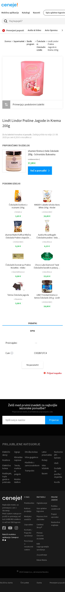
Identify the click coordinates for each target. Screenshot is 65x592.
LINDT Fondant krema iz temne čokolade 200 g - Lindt (47, 296)
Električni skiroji (6, 453)
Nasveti (36, 12)
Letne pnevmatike (47, 453)
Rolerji (44, 460)
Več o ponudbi (38, 170)
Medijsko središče (28, 518)
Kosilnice (6, 460)
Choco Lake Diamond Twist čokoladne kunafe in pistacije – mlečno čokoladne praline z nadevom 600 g (47, 266)
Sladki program (30, 43)
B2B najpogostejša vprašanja (43, 546)
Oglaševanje (42, 503)
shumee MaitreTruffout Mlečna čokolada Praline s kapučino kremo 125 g (18, 236)
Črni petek (25, 582)
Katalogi (26, 12)
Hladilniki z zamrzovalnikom (32, 464)
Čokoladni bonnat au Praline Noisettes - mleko (18, 266)
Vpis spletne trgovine (42, 510)
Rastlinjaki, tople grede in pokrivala (7, 478)
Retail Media (42, 560)
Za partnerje (42, 554)
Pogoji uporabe (54, 515)
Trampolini (29, 470)
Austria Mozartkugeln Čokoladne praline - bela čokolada (47, 236)
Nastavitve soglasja (55, 524)
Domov (8, 41)
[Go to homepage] (9, 5)
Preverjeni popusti (57, 582)
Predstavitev (29, 503)
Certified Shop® (40, 526)
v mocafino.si (47, 242)
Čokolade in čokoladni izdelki (41, 45)
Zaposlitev (28, 524)
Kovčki (57, 482)
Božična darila (6, 582)
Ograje (17, 452)
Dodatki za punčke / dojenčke (58, 472)
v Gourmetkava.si (18, 272)
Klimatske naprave (18, 459)
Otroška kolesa (31, 452)
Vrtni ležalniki (45, 467)
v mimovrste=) (47, 212)
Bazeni (44, 473)
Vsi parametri (32, 365)
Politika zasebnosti (55, 507)
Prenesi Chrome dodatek (40, 535)
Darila (39, 582)
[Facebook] (4, 528)
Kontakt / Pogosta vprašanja (28, 532)
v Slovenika (18, 299)
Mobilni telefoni (17, 481)
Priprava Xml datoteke (42, 518)
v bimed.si (18, 212)
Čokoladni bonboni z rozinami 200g (18, 206)
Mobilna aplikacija (10, 12)
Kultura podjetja (27, 510)
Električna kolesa (6, 467)
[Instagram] (16, 528)
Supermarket (19, 41)
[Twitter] (10, 528)
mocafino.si (26, 137)
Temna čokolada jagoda (18, 295)
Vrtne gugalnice (31, 457)
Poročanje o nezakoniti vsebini (28, 545)
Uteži (56, 463)
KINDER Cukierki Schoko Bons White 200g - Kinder (47, 206)
